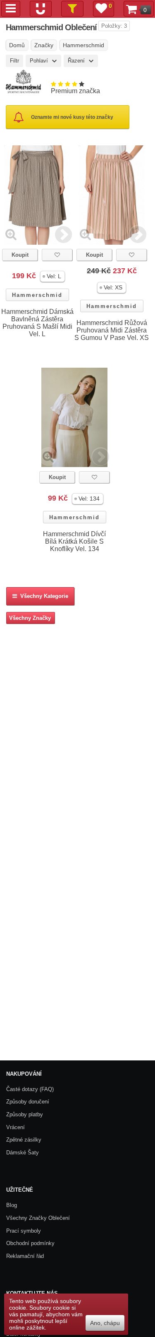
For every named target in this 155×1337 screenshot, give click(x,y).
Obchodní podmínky (30, 1243)
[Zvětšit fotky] (11, 234)
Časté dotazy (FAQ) (30, 1089)
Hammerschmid (37, 295)
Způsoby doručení (27, 1102)
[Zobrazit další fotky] (63, 234)
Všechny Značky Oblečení (38, 1218)
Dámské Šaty (22, 1152)
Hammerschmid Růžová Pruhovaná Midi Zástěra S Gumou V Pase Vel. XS (111, 330)
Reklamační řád (25, 1256)
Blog (11, 1205)
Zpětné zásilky (23, 1140)
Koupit (20, 255)
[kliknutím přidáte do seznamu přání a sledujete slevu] (57, 255)
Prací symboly (23, 1231)
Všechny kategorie (42, 596)
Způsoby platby (24, 1114)
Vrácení (15, 1127)
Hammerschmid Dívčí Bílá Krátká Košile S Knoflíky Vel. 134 (74, 541)
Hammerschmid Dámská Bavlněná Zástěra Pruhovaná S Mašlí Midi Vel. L (37, 322)
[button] (52, 276)
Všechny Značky (30, 618)
